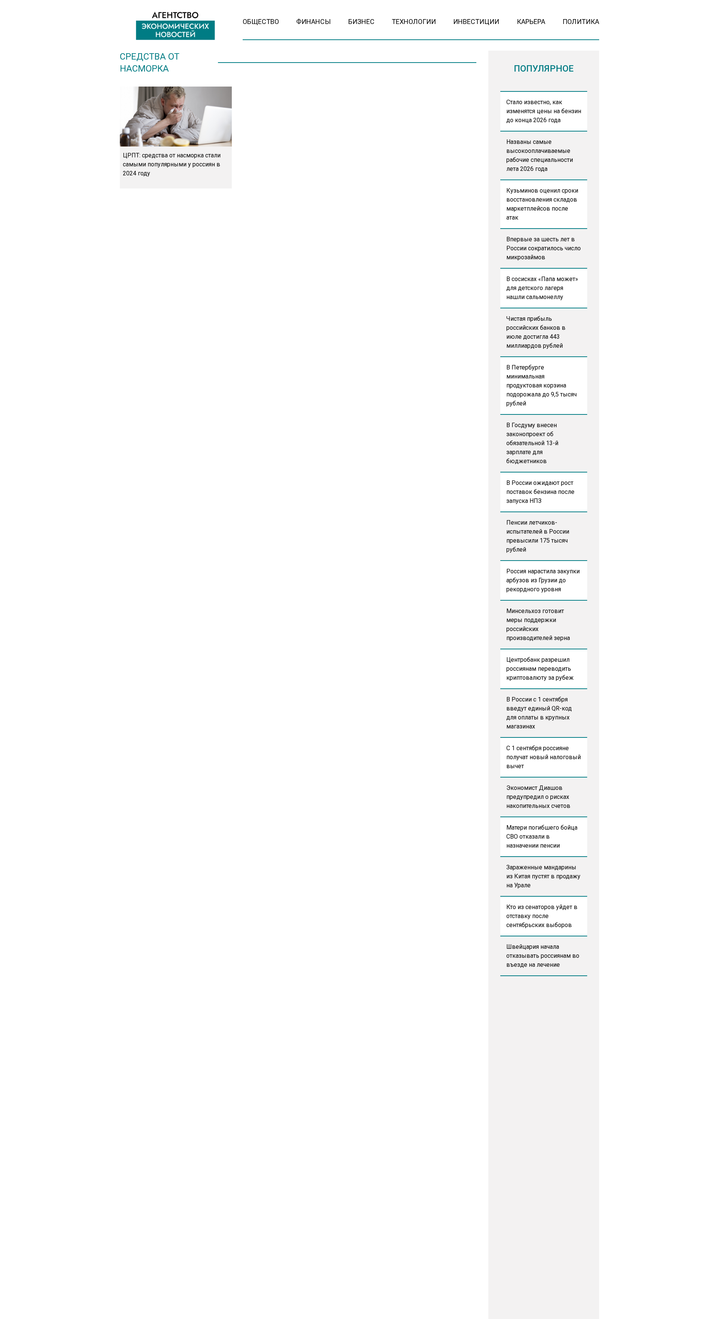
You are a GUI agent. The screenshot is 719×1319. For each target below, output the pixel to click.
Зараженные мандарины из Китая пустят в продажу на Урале (543, 876)
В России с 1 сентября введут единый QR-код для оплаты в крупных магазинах (539, 713)
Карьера (531, 21)
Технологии (414, 21)
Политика (580, 21)
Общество (261, 21)
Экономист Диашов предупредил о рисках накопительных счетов (538, 796)
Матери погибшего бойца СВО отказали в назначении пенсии (541, 836)
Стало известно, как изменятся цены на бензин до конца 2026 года (543, 111)
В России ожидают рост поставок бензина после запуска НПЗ (540, 491)
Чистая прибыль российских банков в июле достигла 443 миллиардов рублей (535, 332)
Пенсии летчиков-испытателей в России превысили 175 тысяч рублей (537, 536)
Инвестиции (476, 21)
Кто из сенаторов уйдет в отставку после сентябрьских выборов (541, 916)
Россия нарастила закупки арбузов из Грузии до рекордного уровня (543, 580)
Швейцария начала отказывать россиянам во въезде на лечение (542, 955)
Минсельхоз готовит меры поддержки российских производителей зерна (538, 624)
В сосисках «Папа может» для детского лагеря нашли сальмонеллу (542, 288)
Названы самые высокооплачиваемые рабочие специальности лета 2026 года (539, 155)
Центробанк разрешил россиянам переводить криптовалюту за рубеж (540, 668)
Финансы (313, 21)
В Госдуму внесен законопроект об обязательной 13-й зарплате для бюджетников (532, 443)
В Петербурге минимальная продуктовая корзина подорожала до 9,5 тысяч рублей (541, 385)
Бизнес (361, 21)
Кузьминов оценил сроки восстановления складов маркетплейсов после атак (542, 204)
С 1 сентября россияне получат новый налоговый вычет (543, 757)
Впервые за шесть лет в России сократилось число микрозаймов (543, 248)
